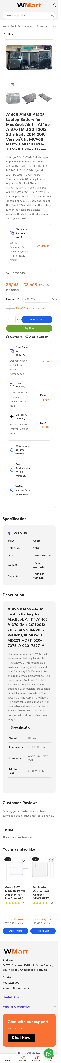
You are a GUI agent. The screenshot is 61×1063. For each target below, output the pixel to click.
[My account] (54, 5)
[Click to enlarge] (12, 85)
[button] (9, 68)
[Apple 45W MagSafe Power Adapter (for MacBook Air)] (15, 868)
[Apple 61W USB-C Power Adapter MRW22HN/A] (43, 868)
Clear (57, 299)
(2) (23, 903)
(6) (51, 903)
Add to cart (36, 319)
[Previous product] (5, 34)
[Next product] (13, 34)
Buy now (29, 328)
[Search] (52, 15)
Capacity (12, 299)
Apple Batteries (46, 26)
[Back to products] (9, 34)
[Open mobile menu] (4, 5)
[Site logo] (29, 4)
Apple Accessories (21, 26)
